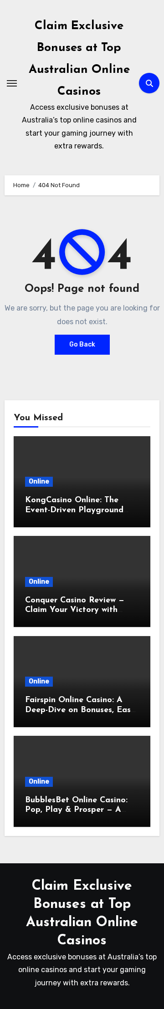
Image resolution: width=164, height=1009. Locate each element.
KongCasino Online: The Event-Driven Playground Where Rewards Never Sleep (80, 510)
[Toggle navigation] (12, 83)
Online (39, 481)
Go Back (82, 344)
